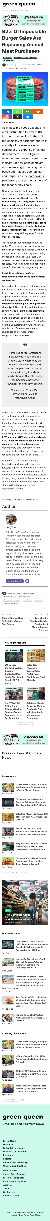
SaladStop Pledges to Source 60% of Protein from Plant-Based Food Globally (32, 817)
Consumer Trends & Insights (25, 58)
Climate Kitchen (11, 1195)
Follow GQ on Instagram (15, 1151)
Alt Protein (7, 58)
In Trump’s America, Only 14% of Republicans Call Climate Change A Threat (32, 1059)
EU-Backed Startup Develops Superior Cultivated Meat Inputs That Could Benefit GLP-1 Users (31, 802)
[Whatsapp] (17, 111)
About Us (7, 1185)
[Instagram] (7, 116)
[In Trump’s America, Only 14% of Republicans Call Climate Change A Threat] (8, 1059)
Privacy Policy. (23, 1215)
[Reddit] (38, 111)
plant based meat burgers (11, 600)
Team (6, 1188)
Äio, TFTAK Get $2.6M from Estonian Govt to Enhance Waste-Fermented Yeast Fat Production (32, 831)
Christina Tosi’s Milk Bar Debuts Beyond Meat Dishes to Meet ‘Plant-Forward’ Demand (31, 861)
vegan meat (38, 600)
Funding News (11, 689)
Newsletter (8, 1144)
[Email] (28, 111)
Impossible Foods (17, 127)
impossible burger (14, 593)
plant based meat (24, 596)
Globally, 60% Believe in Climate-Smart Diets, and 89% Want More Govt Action (31, 1074)
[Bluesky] (28, 116)
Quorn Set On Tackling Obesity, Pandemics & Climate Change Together (39, 624)
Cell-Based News (12, 651)
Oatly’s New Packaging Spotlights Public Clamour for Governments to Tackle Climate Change (32, 787)
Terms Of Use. (35, 1215)
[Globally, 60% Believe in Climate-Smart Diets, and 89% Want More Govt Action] (8, 1074)
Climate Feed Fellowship (15, 1162)
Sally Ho (11, 527)
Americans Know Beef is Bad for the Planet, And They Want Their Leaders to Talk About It (31, 1089)
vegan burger (27, 600)
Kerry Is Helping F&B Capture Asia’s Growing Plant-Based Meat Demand (31, 1018)
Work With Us (10, 1170)
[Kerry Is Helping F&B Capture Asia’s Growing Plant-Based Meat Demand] (8, 1018)
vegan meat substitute (10, 603)
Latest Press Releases (14, 1177)
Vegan (30, 651)
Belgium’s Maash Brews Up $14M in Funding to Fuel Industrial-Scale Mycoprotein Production (31, 846)
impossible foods (28, 593)
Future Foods (8, 60)
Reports (7, 1158)
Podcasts (8, 1155)
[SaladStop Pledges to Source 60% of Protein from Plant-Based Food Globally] (36, 655)
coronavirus (36, 176)
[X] (17, 116)
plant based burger (9, 596)
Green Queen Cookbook (15, 1166)
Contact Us (9, 1192)
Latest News (9, 1141)
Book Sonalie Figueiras (14, 1181)
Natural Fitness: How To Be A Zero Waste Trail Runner (12, 621)
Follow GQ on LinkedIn (14, 1148)
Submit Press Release (14, 1174)
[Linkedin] (7, 111)
